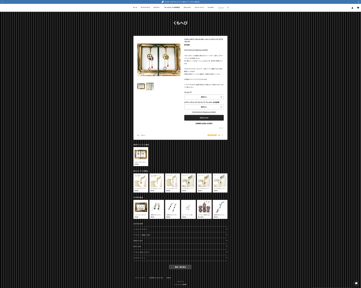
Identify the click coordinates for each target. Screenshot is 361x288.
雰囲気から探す (138, 241)
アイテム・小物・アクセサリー (141, 252)
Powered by (178, 284)
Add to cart (204, 118)
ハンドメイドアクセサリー (140, 229)
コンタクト (210, 7)
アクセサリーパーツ (139, 258)
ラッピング (188, 92)
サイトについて (145, 7)
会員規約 (168, 278)
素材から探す (137, 246)
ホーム (135, 7)
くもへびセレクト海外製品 (172, 7)
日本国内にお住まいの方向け (204, 123)
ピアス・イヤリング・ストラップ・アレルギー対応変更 (201, 102)
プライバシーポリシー (140, 278)
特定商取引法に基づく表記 (156, 278)
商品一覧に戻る (180, 267)
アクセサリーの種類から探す (141, 235)
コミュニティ (187, 7)
